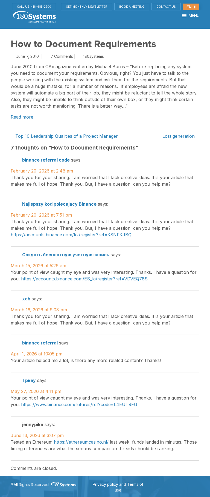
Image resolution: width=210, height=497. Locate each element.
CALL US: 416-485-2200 (34, 6)
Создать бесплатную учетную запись (65, 254)
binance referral (40, 343)
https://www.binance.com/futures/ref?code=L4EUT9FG (79, 404)
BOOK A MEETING (131, 6)
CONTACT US (166, 6)
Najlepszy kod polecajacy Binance (59, 204)
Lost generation (179, 136)
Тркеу (29, 380)
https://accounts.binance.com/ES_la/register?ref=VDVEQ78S (84, 278)
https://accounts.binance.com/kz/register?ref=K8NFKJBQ (71, 234)
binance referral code (46, 160)
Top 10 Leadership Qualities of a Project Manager (66, 136)
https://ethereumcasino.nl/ (81, 442)
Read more (22, 117)
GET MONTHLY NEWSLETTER (86, 6)
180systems (93, 56)
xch (26, 298)
